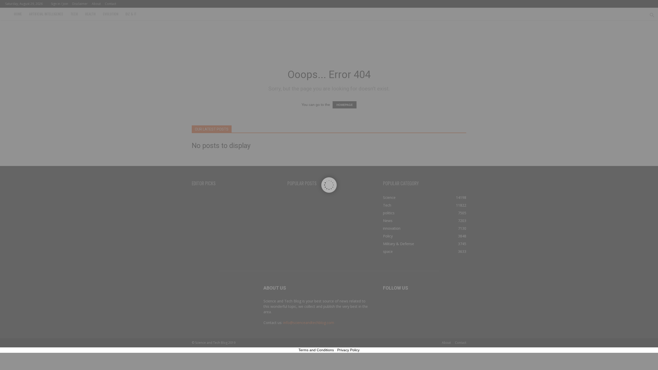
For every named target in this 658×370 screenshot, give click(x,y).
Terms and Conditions (316, 350)
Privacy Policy (348, 350)
